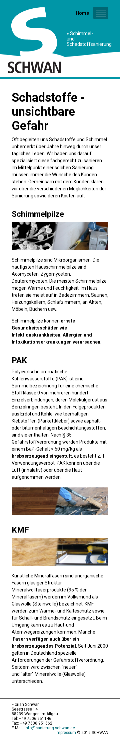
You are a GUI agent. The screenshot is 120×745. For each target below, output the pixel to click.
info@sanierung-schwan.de (50, 728)
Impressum (66, 732)
